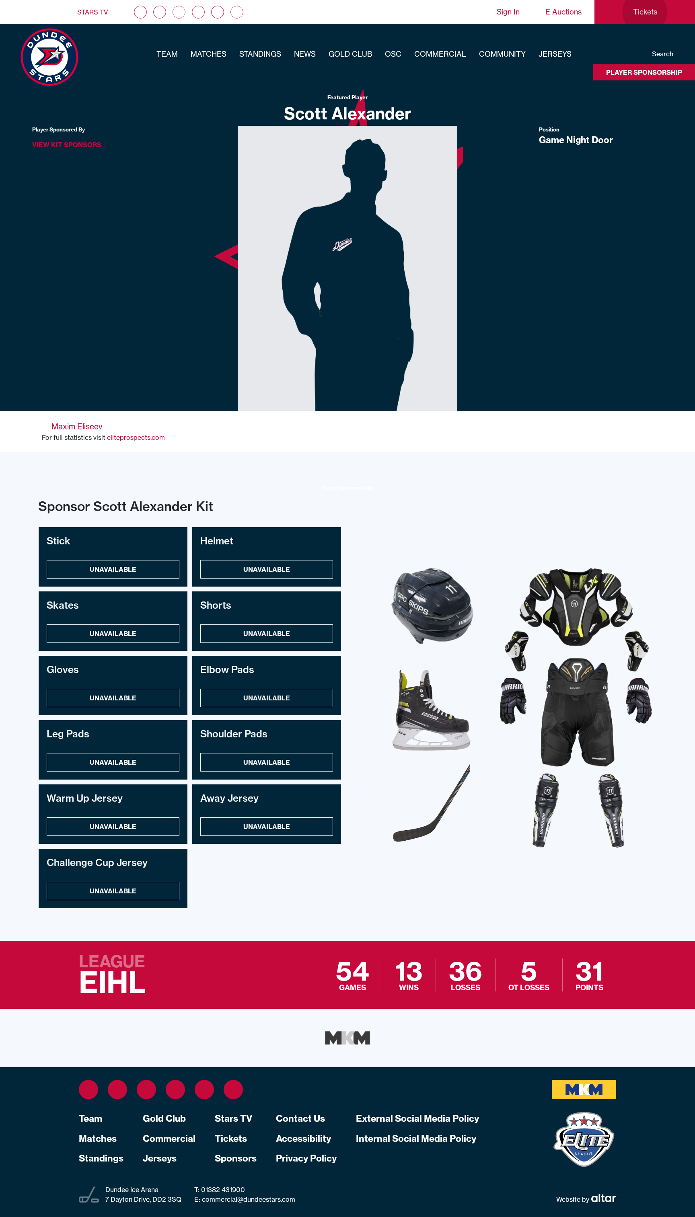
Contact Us (300, 1118)
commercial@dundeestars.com (248, 1199)
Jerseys (555, 54)
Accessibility (303, 1138)
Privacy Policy (306, 1158)
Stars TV (92, 12)
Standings (260, 54)
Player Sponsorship (644, 72)
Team (167, 54)
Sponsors (236, 1158)
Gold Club (350, 54)
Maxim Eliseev (76, 426)
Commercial (440, 54)
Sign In (508, 11)
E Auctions (563, 11)
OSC (393, 54)
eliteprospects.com (136, 437)
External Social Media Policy (417, 1118)
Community (502, 54)
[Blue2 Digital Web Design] (602, 1199)
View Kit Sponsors (66, 145)
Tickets (231, 1138)
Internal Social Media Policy (416, 1138)
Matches (208, 54)
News (305, 54)
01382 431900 (222, 1190)
